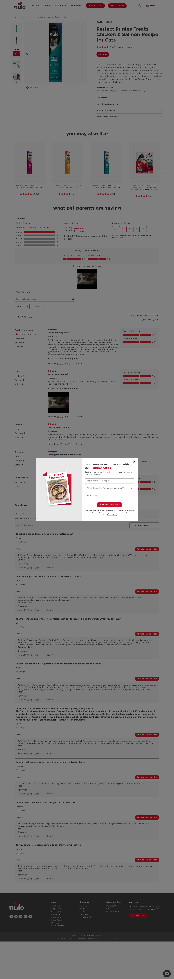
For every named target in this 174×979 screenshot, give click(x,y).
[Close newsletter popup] (134, 462)
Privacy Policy (112, 515)
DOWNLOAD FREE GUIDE (109, 504)
